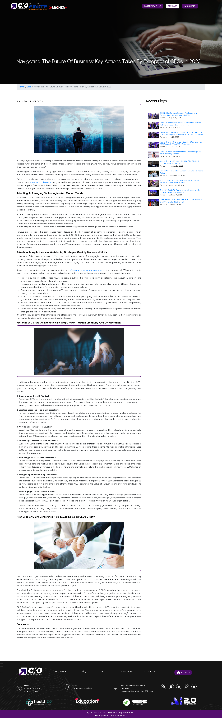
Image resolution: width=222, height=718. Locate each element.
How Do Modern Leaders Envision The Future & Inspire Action (181, 172)
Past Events (126, 671)
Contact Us (150, 671)
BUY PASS (172, 6)
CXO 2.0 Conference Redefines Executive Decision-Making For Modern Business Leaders (181, 124)
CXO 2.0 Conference (40, 182)
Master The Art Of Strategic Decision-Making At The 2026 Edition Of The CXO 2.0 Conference (181, 143)
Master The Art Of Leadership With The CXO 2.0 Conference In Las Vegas (179, 162)
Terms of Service (119, 715)
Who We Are (61, 671)
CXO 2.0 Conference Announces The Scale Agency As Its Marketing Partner (180, 153)
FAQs (103, 671)
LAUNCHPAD (190, 6)
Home (21, 87)
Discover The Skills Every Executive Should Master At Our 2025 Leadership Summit (181, 201)
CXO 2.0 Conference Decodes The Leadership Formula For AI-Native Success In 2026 (178, 114)
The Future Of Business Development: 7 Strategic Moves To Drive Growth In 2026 (180, 182)
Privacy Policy (101, 715)
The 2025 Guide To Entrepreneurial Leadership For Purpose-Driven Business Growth (180, 191)
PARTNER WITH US (152, 6)
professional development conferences (86, 270)
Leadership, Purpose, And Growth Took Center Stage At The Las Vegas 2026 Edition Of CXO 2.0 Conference (181, 133)
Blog (29, 87)
